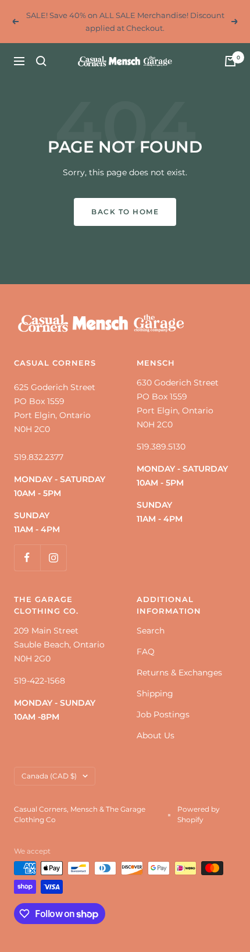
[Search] (41, 61)
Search (151, 630)
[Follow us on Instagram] (53, 557)
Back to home (125, 211)
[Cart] (230, 61)
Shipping (155, 693)
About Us (155, 735)
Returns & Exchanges (179, 672)
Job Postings (163, 714)
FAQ (146, 651)
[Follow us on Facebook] (27, 557)
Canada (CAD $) (49, 775)
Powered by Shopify (198, 814)
